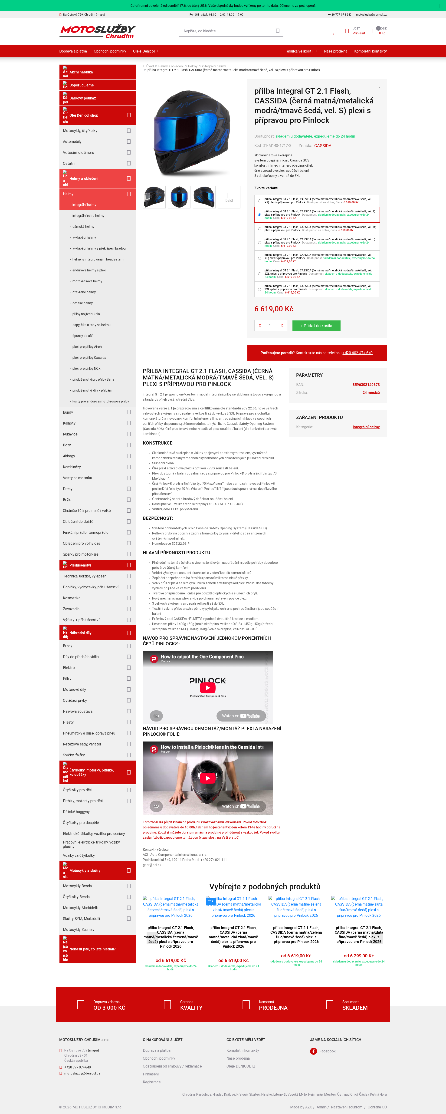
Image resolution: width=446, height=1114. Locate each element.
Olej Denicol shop (83, 115)
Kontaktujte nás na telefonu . (317, 352)
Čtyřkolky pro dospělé (81, 823)
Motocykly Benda (77, 886)
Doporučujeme (81, 85)
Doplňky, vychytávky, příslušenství (90, 587)
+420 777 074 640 (339, 14)
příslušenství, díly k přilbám (92, 390)
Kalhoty (69, 423)
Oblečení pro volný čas (81, 543)
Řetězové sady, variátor (82, 744)
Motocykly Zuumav (78, 929)
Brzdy (67, 646)
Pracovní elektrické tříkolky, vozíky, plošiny (91, 844)
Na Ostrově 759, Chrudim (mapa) (84, 14)
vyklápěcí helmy (84, 237)
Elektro (69, 668)
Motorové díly (74, 689)
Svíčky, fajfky (74, 755)
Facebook (327, 1051)
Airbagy (69, 456)
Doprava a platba (73, 51)
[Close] (440, 5)
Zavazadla (71, 609)
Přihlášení (151, 1074)
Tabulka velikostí (298, 51)
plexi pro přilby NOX (86, 368)
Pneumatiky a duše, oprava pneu (89, 733)
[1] (277, 31)
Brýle (67, 500)
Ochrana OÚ (377, 1107)
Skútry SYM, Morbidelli (81, 918)
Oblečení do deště (78, 521)
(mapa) (93, 1050)
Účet (356, 28)
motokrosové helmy (87, 281)
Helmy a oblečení (83, 178)
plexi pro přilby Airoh (87, 347)
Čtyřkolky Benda (76, 897)
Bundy (68, 412)
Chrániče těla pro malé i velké (87, 510)
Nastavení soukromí (347, 1107)
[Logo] (97, 31)
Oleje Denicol (144, 51)
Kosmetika (71, 598)
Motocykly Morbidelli (80, 908)
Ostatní (69, 163)
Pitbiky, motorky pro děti (83, 801)
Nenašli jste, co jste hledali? (92, 949)
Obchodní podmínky (110, 51)
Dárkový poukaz (82, 98)
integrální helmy (84, 205)
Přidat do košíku (319, 325)
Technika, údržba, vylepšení (85, 576)
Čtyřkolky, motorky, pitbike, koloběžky (91, 772)
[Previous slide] (152, 938)
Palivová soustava (77, 711)
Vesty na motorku (77, 478)
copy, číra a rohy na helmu (91, 325)
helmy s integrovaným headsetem (98, 259)
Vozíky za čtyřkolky (79, 855)
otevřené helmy (84, 292)
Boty (67, 445)
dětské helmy (82, 303)
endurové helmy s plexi (89, 270)
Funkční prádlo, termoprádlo (85, 532)
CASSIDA (322, 145)
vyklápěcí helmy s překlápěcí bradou (99, 248)
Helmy (68, 194)
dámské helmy (83, 226)
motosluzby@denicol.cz (371, 14)
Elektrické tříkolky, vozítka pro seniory (94, 833)
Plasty (68, 722)
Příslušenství (80, 565)
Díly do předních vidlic (81, 657)
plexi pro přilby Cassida (89, 357)
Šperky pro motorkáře (80, 554)
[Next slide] (377, 938)
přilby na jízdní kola (86, 314)
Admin (322, 1107)
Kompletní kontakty (370, 51)
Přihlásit (359, 33)
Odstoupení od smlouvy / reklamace (172, 1066)
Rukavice (70, 434)
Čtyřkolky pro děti (77, 790)
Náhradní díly (80, 632)
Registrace (152, 1082)
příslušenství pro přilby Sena (93, 379)
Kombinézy (72, 467)
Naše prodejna (335, 51)
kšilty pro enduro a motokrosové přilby (100, 401)
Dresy (67, 489)
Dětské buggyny (76, 812)
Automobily (72, 141)
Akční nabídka (81, 72)
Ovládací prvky (75, 700)
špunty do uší (82, 336)
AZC (308, 1107)
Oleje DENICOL (238, 1066)
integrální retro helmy (88, 216)
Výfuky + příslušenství (81, 620)
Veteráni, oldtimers (78, 152)
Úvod (150, 66)
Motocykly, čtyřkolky (80, 131)
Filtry (67, 678)
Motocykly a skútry (85, 870)
